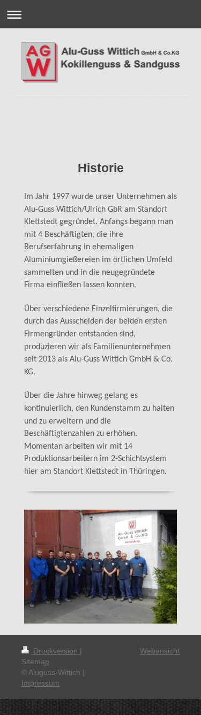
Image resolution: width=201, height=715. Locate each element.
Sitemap (35, 661)
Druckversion (55, 651)
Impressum (40, 683)
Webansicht (160, 651)
